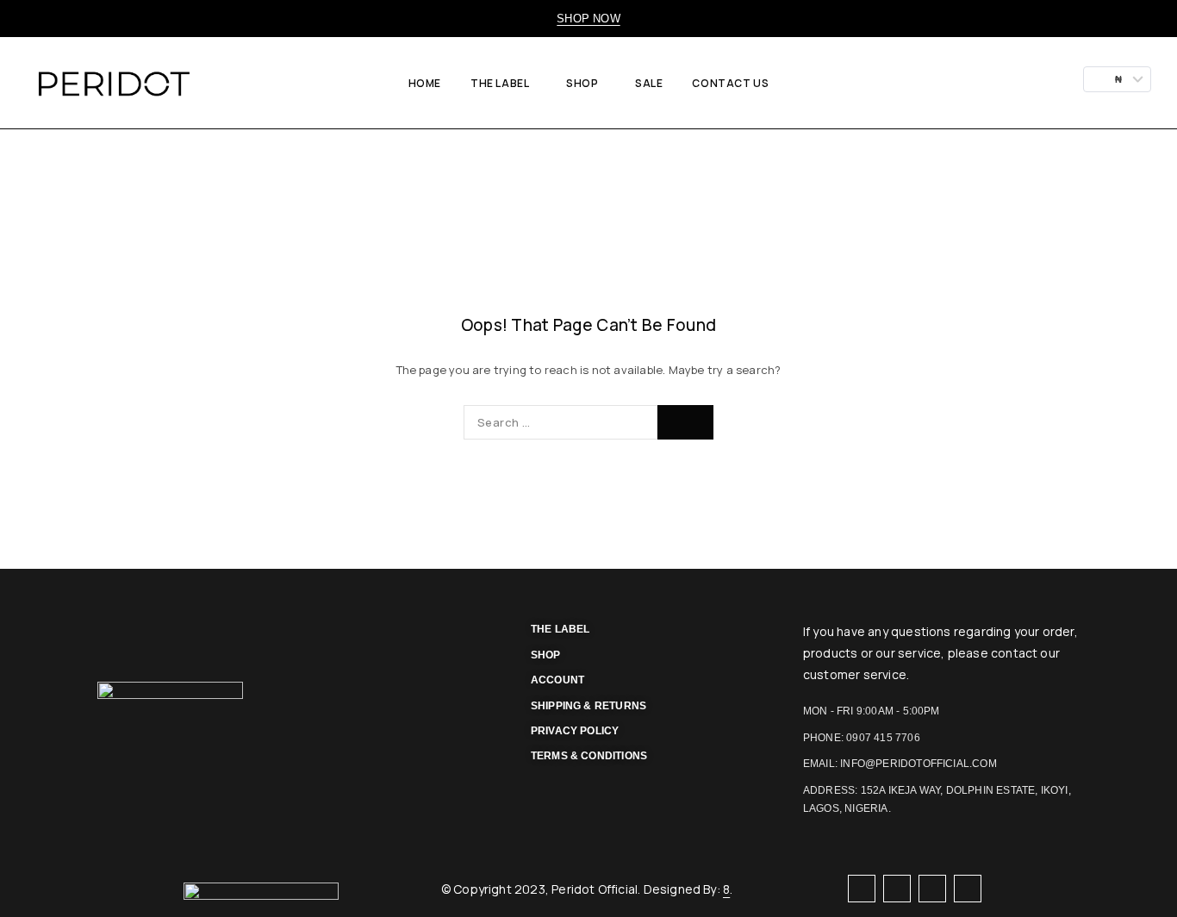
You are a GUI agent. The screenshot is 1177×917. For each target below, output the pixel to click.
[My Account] (971, 82)
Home (424, 83)
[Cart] (1060, 82)
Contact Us (730, 83)
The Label (499, 83)
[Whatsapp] (896, 888)
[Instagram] (861, 888)
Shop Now (588, 18)
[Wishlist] (1030, 82)
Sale (649, 83)
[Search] (1000, 82)
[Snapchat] (967, 888)
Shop (582, 83)
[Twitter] (932, 888)
